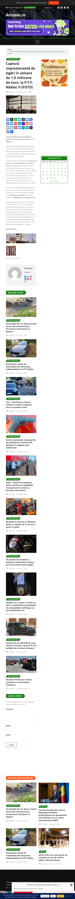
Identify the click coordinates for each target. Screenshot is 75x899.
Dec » (56, 181)
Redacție (12, 92)
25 (61, 175)
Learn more (54, 3)
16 (54, 172)
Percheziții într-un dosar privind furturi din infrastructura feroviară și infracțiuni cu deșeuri (21, 327)
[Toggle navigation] (37, 42)
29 (50, 178)
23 (54, 175)
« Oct (52, 181)
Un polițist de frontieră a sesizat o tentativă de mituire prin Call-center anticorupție (20, 562)
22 (50, 175)
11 (61, 168)
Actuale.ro (15, 15)
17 (58, 172)
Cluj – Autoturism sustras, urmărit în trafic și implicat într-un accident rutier (19, 404)
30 (54, 178)
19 (65, 172)
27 (43, 178)
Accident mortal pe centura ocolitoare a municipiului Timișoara (19, 682)
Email (8, 735)
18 (61, 172)
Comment (9, 709)
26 (65, 175)
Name (8, 726)
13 (43, 172)
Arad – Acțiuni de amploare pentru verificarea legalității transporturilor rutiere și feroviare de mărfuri (19, 486)
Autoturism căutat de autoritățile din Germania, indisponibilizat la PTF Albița (19, 366)
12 (65, 168)
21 (47, 175)
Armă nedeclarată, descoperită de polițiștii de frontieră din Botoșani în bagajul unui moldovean (21, 444)
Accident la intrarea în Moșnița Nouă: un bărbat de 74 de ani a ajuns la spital (21, 524)
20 (43, 175)
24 (58, 175)
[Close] (73, 3)
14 (47, 172)
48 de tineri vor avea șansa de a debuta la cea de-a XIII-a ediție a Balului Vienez (53, 857)
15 (50, 172)
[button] (71, 885)
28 (47, 178)
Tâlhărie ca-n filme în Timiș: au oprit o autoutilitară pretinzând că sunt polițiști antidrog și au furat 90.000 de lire (21, 606)
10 (58, 168)
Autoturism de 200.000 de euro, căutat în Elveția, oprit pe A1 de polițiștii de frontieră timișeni (21, 645)
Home (9, 49)
